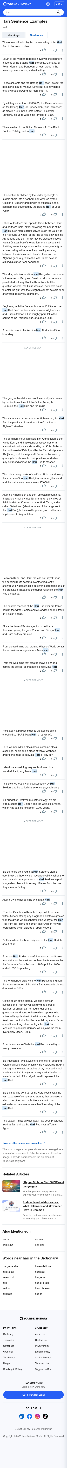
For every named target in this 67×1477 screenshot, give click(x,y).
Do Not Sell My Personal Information (33, 1428)
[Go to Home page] (17, 4)
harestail (40, 1272)
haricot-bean (42, 1288)
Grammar (8, 1351)
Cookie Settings (43, 1357)
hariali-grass (42, 1283)
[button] (48, 3)
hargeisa (40, 1277)
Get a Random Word (33, 1394)
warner (39, 1239)
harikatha (7, 1245)
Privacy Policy (42, 1345)
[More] (63, 50)
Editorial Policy (42, 1351)
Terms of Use (42, 1363)
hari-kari (40, 1245)
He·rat (5, 1239)
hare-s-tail (8, 1272)
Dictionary (8, 1334)
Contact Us (41, 1340)
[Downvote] (55, 50)
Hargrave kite (10, 1266)
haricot (6, 1288)
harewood (8, 1277)
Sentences (36, 35)
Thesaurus (8, 1340)
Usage (6, 1363)
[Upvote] (44, 50)
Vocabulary (9, 1357)
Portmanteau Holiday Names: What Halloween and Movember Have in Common (42, 1206)
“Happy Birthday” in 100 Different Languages (43, 1184)
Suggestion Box (43, 1369)
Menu (59, 3)
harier (38, 1294)
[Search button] (58, 12)
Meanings (13, 35)
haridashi (7, 1294)
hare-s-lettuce (43, 1266)
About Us (40, 1334)
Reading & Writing (12, 1369)
